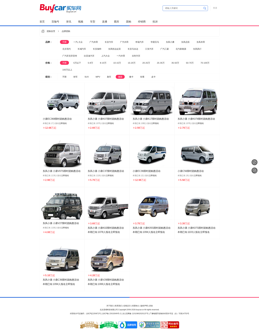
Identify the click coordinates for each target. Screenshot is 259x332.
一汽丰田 (121, 56)
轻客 (142, 77)
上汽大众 (105, 56)
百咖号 (55, 21)
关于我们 (110, 306)
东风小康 (170, 42)
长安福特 (97, 49)
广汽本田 (93, 42)
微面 (120, 77)
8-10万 (103, 63)
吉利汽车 (136, 56)
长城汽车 (82, 49)
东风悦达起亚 (114, 49)
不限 (64, 42)
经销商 (142, 21)
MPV (98, 77)
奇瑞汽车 (139, 42)
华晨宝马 (155, 42)
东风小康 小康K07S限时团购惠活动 (196, 228)
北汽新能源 (181, 49)
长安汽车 (109, 42)
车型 (92, 21)
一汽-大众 (78, 42)
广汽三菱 (164, 49)
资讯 (68, 21)
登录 (215, 8)
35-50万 (175, 63)
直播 (104, 21)
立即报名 (63, 123)
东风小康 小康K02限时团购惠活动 (106, 228)
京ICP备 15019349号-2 (111, 314)
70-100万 (205, 63)
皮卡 (153, 77)
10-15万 (117, 63)
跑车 (109, 77)
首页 (42, 21)
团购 (128, 21)
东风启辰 (185, 42)
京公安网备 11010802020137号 (135, 314)
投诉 (155, 21)
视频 (80, 21)
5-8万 (90, 63)
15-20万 (131, 63)
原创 (151, 306)
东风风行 (197, 49)
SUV (87, 77)
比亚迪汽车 (89, 56)
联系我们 (118, 306)
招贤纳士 (135, 306)
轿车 (75, 77)
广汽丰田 (124, 42)
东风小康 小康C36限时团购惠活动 (61, 279)
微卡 (131, 77)
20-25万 (146, 63)
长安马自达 (133, 49)
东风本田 (200, 42)
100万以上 (67, 70)
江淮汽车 (149, 49)
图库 (116, 21)
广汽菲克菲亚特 (69, 56)
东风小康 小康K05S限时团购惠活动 (151, 228)
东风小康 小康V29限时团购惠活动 (106, 279)
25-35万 (161, 63)
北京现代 (66, 49)
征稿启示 (127, 306)
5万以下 (77, 63)
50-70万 (190, 63)
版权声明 (144, 306)
